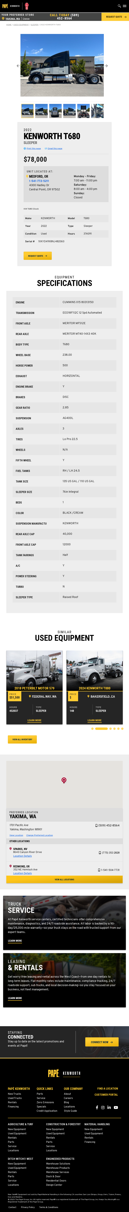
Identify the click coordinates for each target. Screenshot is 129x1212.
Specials (41, 1106)
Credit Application (47, 1111)
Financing (13, 1106)
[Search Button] (119, 7)
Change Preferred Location (39, 835)
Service (41, 1098)
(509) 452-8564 (68, 16)
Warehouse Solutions (58, 1163)
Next (106, 65)
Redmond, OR (21, 866)
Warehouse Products (58, 1168)
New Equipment (17, 1129)
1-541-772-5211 (39, 181)
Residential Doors (56, 1180)
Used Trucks (15, 1098)
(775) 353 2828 (111, 853)
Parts (40, 1094)
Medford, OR (38, 176)
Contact (12, 1207)
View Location (16, 835)
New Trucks (14, 1094)
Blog (66, 1102)
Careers (68, 1098)
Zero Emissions (45, 1102)
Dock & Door (53, 1176)
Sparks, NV (20, 849)
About (67, 1094)
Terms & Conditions (48, 1207)
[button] (115, 17)
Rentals (12, 1102)
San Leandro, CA (102, 696)
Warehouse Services (57, 1172)
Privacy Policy (28, 1207)
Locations (69, 1106)
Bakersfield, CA (42, 696)
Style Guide (70, 1111)
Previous (18, 65)
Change (26, 19)
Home (8, 25)
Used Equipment (21, 25)
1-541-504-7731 (110, 870)
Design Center (54, 1185)
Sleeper (34, 25)
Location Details (22, 856)
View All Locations (64, 879)
